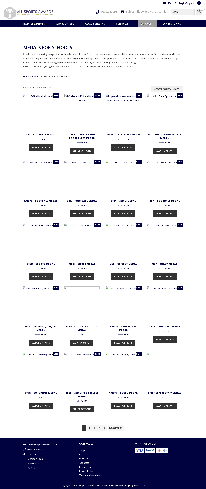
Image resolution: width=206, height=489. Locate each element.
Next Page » (116, 427)
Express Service (172, 23)
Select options (41, 147)
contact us (83, 66)
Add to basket (82, 342)
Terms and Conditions (90, 475)
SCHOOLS (146, 23)
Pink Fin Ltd (139, 485)
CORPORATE (122, 23)
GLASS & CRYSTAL (95, 23)
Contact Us (85, 467)
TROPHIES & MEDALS (34, 23)
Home (26, 76)
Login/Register (187, 3)
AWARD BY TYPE (65, 23)
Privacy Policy (86, 471)
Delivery (83, 458)
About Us (84, 462)
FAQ (81, 454)
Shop (82, 450)
